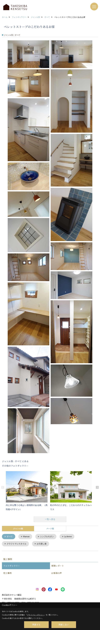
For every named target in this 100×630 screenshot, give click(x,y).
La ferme (68, 536)
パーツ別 (50, 528)
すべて (10, 536)
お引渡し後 (41, 544)
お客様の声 (56, 573)
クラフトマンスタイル (16, 544)
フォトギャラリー (11, 565)
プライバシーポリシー (35, 615)
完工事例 (7, 573)
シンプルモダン (47, 536)
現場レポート (57, 565)
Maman (26, 536)
